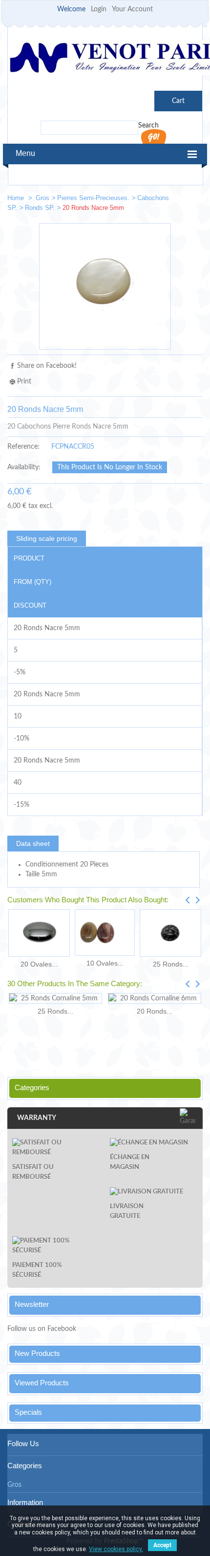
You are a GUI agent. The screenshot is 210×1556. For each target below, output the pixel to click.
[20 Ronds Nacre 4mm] (161, 199)
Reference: (23, 446)
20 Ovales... (39, 964)
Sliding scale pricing (46, 538)
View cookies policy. (116, 1549)
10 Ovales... (105, 963)
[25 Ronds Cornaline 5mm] (55, 998)
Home (16, 198)
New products (37, 1353)
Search (148, 125)
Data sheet (33, 843)
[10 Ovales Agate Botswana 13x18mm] (104, 932)
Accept (162, 1545)
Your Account (132, 9)
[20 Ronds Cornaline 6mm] (154, 998)
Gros (42, 198)
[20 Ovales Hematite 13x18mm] (39, 933)
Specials (28, 1412)
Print (24, 381)
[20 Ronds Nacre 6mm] (191, 199)
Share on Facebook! (47, 365)
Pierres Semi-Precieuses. (93, 198)
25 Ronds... (171, 964)
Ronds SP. (40, 207)
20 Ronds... (154, 1011)
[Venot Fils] (105, 59)
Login (98, 9)
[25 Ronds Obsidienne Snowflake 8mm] (170, 933)
